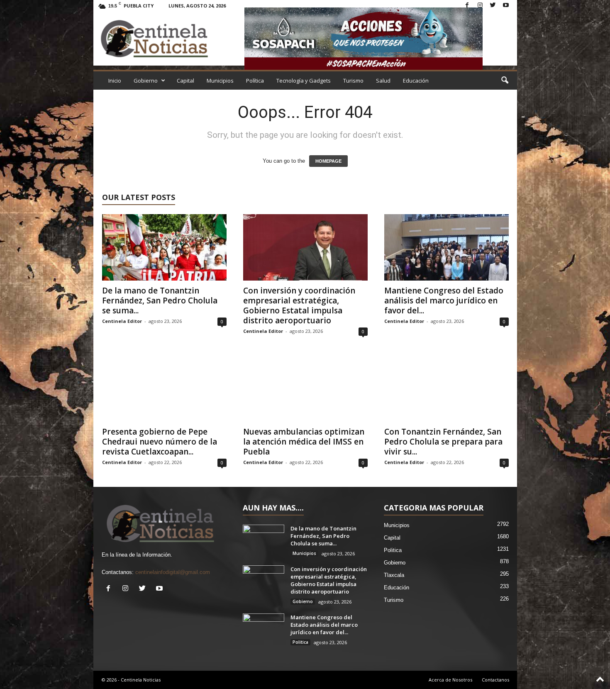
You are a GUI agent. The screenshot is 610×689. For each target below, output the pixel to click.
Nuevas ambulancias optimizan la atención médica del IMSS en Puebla (303, 441)
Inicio (114, 80)
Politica (300, 642)
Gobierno (146, 80)
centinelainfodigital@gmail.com (172, 572)
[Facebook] (467, 5)
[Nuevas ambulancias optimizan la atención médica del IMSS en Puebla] (305, 388)
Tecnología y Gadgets (303, 80)
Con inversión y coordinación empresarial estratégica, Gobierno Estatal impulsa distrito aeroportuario (299, 305)
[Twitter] (493, 5)
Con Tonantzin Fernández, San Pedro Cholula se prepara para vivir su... (443, 441)
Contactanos (495, 680)
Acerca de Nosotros (450, 680)
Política (255, 80)
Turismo (353, 80)
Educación (416, 80)
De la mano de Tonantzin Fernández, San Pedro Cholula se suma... (159, 300)
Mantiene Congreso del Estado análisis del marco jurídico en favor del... (443, 300)
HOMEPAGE (328, 161)
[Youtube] (506, 5)
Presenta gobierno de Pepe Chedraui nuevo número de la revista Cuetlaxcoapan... (159, 441)
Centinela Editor (122, 321)
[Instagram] (480, 5)
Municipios (220, 80)
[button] (504, 80)
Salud (383, 80)
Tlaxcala (394, 575)
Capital (185, 80)
